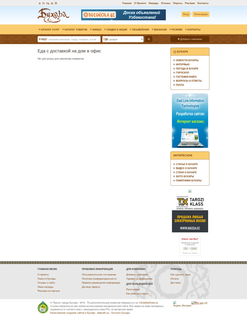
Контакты (202, 3)
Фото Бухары (185, 176)
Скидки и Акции (117, 29)
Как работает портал (137, 293)
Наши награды (45, 286)
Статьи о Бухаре (187, 164)
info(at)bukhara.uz (148, 302)
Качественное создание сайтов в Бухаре (72, 312)
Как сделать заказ (181, 274)
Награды (154, 3)
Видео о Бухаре (186, 168)
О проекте (43, 274)
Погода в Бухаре (187, 68)
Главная (127, 3)
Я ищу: (43, 39)
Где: (106, 39)
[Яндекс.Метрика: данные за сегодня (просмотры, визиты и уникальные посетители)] (182, 304)
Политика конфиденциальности (99, 278)
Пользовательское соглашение (99, 274)
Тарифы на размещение (139, 278)
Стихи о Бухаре (186, 172)
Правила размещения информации (101, 282)
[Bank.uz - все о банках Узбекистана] (190, 190)
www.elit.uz (103, 312)
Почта (180, 85)
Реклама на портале (49, 290)
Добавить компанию (191, 39)
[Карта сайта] (52, 3)
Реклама (190, 3)
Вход (186, 14)
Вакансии (160, 29)
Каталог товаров (76, 29)
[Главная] (40, 3)
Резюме (177, 29)
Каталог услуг (50, 29)
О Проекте (140, 3)
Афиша (96, 29)
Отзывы (166, 3)
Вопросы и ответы (189, 80)
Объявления (140, 29)
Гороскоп (182, 72)
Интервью (182, 64)
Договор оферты (91, 286)
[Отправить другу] (56, 3)
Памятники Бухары (189, 180)
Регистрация (201, 14)
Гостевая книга (186, 76)
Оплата (175, 278)
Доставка (176, 282)
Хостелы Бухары (120, 312)
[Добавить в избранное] (43, 3)
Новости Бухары (187, 60)
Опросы (177, 3)
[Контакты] (47, 3)
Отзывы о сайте (46, 282)
